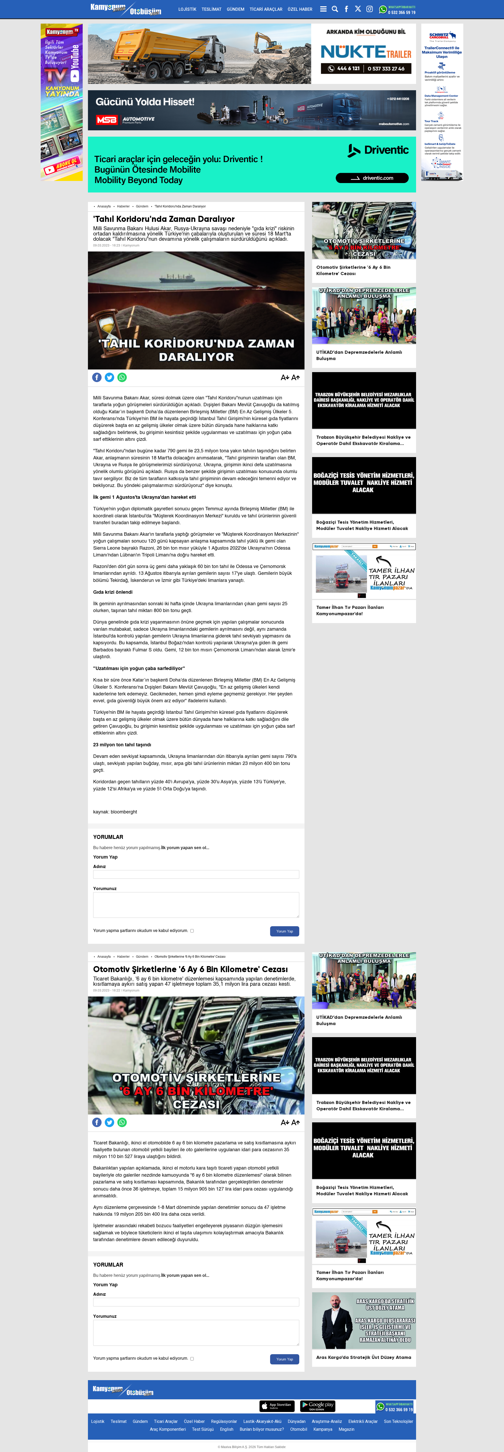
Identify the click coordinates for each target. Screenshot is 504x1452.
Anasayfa (104, 206)
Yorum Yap (284, 931)
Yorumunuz (105, 888)
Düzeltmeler (243, 1406)
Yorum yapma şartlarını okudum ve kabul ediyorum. (140, 931)
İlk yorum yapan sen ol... (185, 847)
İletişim (172, 1406)
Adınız (99, 866)
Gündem (142, 206)
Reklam (191, 1406)
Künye (155, 1406)
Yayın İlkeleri (214, 1406)
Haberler (123, 206)
